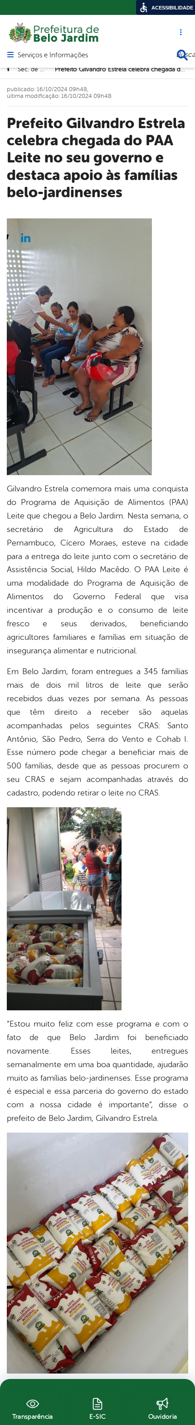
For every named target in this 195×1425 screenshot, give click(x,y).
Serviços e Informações (53, 55)
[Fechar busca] (182, 55)
